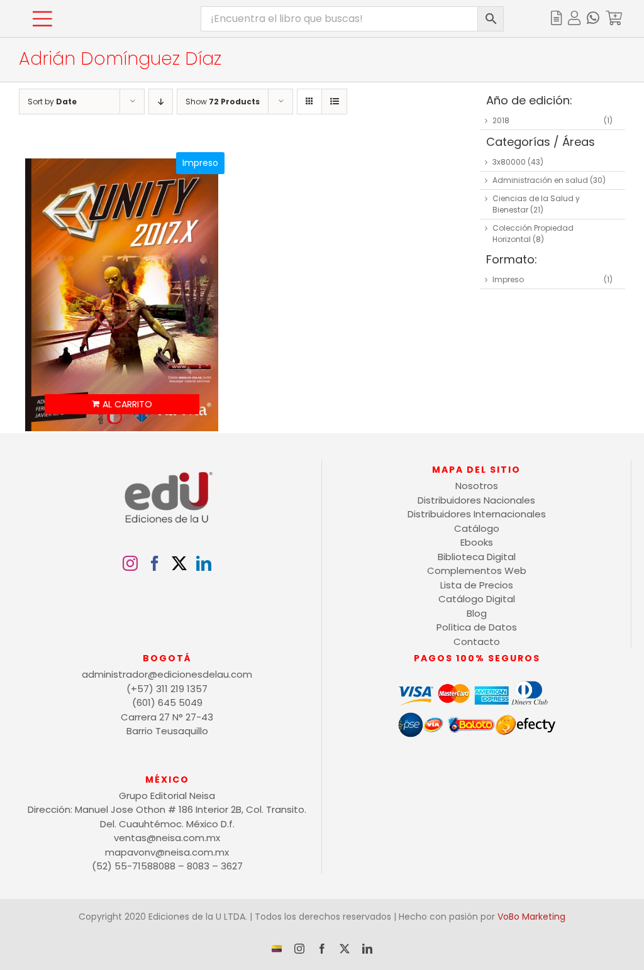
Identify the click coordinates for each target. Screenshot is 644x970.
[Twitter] (179, 563)
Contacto (476, 641)
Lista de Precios (476, 585)
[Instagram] (130, 563)
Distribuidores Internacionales (477, 514)
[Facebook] (154, 563)
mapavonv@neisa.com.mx (167, 852)
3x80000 (509, 162)
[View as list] (334, 101)
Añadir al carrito (122, 404)
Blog (477, 613)
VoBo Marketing (531, 916)
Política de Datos (476, 627)
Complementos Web (476, 570)
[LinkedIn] (203, 563)
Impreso (508, 279)
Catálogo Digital (476, 598)
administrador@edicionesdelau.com (167, 674)
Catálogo (476, 528)
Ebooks (476, 542)
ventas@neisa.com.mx (167, 837)
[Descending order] (160, 101)
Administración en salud (540, 180)
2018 (500, 120)
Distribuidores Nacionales (476, 500)
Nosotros (476, 485)
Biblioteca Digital (477, 556)
